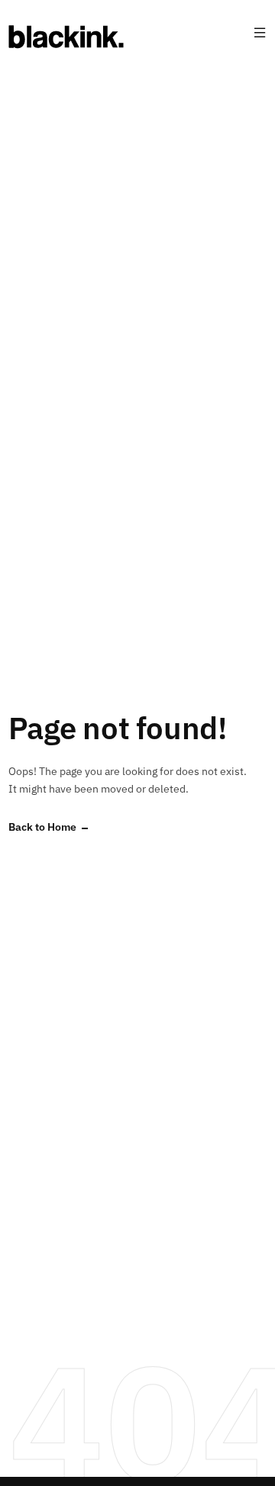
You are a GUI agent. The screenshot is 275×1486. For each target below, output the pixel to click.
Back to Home (42, 827)
